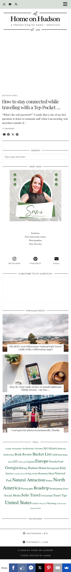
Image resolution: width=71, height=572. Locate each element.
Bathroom (62, 448)
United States (18, 502)
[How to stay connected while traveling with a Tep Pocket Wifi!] (35, 66)
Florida (53, 461)
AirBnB (8, 448)
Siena (65, 488)
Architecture (28, 448)
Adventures (10, 95)
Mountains (43, 473)
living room (31, 473)
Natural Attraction (28, 480)
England (31, 461)
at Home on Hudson (40, 550)
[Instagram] (4, 4)
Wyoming (51, 503)
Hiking (23, 468)
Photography (27, 488)
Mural (51, 473)
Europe (41, 461)
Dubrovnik (22, 462)
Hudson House (37, 468)
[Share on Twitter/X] (13, 134)
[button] (66, 4)
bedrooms (8, 454)
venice (35, 503)
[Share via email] (4, 134)
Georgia (11, 467)
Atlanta (52, 448)
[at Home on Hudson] (35, 17)
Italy (63, 467)
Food (60, 461)
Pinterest (37, 542)
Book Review (23, 454)
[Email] (10, 4)
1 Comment (8, 128)
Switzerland (47, 495)
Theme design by (35, 555)
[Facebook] (13, 567)
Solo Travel (30, 495)
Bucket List (42, 454)
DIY (15, 461)
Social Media (12, 495)
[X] (40, 567)
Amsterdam (17, 448)
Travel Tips (60, 495)
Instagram (53, 468)
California (56, 454)
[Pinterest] (48, 567)
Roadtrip (41, 488)
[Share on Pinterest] (17, 134)
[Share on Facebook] (8, 134)
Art (45, 448)
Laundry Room (19, 473)
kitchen (10, 473)
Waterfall (43, 503)
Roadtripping (56, 488)
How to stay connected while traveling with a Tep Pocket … (31, 104)
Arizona (39, 448)
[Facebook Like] (22, 567)
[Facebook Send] (31, 567)
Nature (49, 480)
